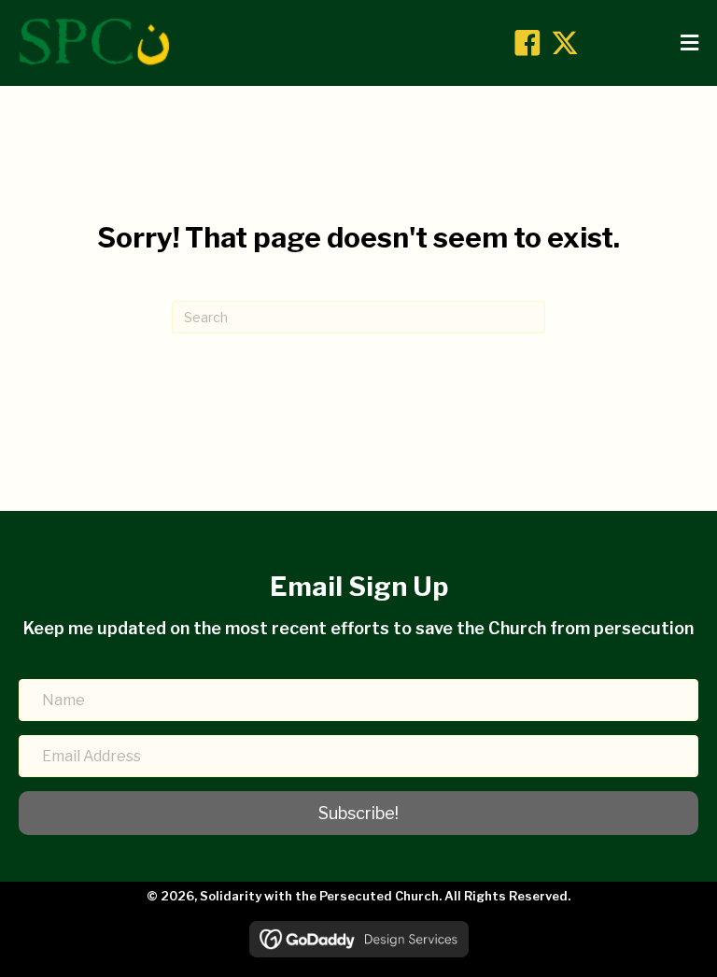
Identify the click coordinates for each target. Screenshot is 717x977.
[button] (527, 43)
